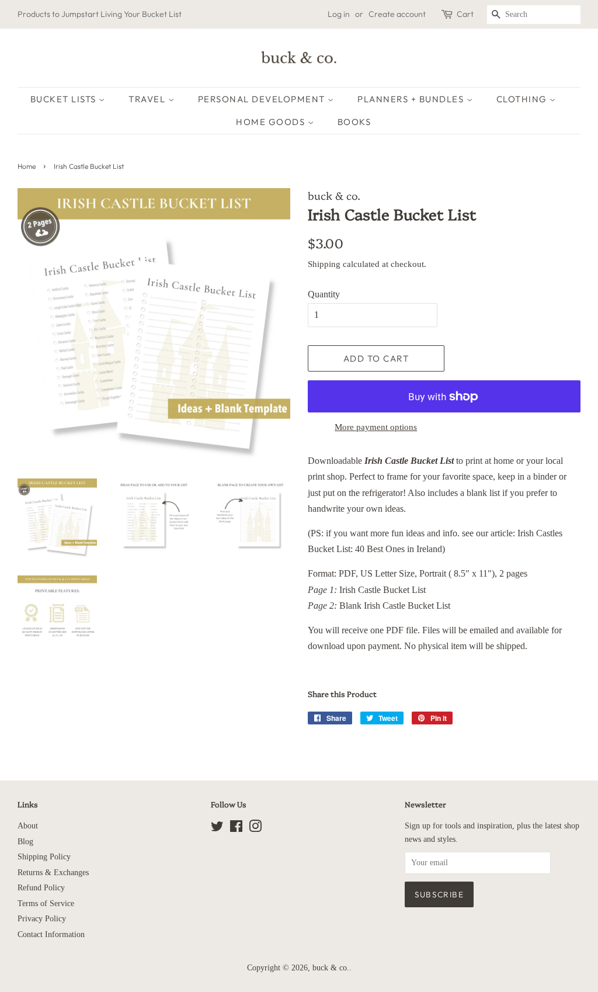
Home (27, 166)
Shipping (324, 264)
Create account (397, 14)
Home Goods (272, 121)
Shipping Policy (44, 856)
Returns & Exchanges (53, 872)
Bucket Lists (64, 99)
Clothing (523, 99)
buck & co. (330, 967)
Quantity (324, 294)
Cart (465, 14)
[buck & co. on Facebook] (236, 828)
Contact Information (51, 934)
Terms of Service (46, 903)
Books (354, 121)
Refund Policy (41, 887)
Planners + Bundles (412, 99)
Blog (25, 841)
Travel (148, 99)
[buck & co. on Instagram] (255, 828)
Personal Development (263, 99)
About (28, 825)
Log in (339, 14)
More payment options (376, 427)
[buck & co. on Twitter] (217, 828)
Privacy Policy (42, 918)
